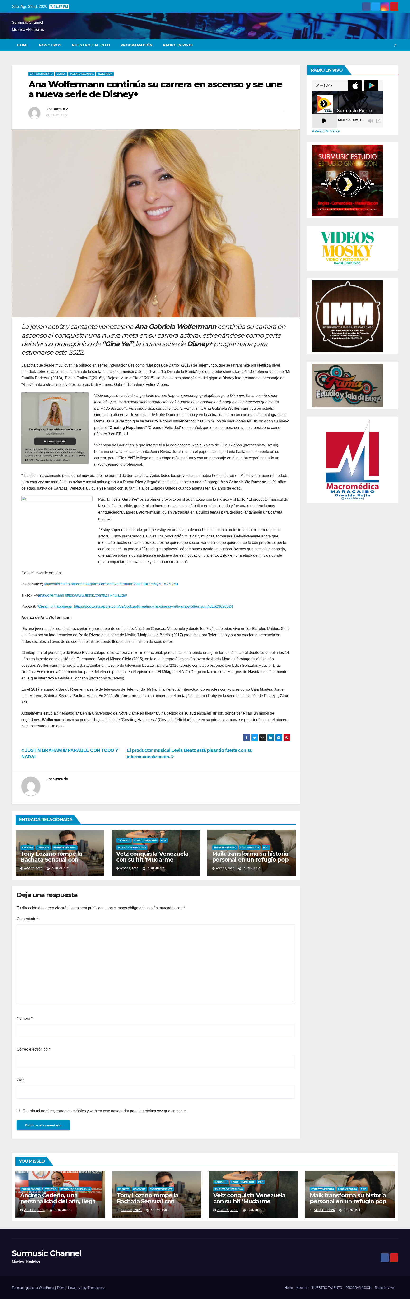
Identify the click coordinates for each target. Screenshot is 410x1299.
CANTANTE (43, 847)
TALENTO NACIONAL (82, 74)
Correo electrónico (33, 1049)
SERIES (61, 74)
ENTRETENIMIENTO (41, 74)
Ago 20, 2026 (34, 1210)
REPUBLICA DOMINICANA (75, 1189)
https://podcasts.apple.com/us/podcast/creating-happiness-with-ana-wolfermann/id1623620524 (153, 606)
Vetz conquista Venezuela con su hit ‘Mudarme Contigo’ (152, 859)
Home (22, 45)
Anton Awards (31, 1189)
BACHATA (27, 847)
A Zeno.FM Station (326, 131)
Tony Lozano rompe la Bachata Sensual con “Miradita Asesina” (51, 859)
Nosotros (50, 45)
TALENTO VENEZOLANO (132, 847)
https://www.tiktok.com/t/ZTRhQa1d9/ (96, 595)
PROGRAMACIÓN (137, 45)
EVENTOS (50, 1189)
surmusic (60, 109)
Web (20, 1080)
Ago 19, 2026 (227, 1210)
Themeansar (96, 1288)
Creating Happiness (55, 606)
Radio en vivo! (178, 45)
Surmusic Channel (27, 22)
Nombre (25, 1018)
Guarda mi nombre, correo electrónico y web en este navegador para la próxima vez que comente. (105, 1111)
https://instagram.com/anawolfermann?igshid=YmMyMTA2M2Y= (124, 584)
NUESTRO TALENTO (91, 45)
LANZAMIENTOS (249, 847)
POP (163, 840)
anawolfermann (57, 584)
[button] (395, 45)
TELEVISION (105, 74)
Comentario (28, 919)
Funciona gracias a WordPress (33, 1288)
